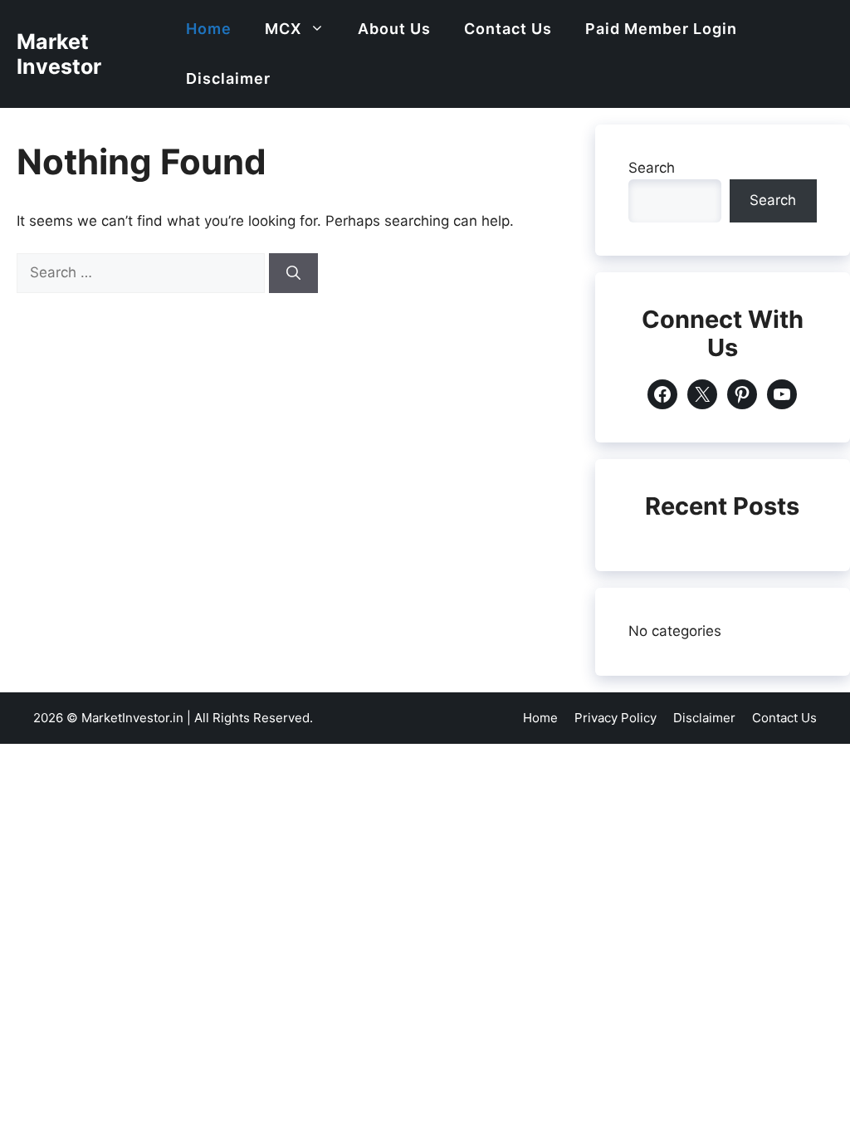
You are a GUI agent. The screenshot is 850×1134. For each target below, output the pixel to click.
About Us (394, 28)
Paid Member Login (661, 28)
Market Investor (59, 54)
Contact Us (508, 28)
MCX (283, 28)
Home (209, 28)
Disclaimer (228, 78)
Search (651, 167)
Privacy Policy (615, 718)
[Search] (293, 273)
